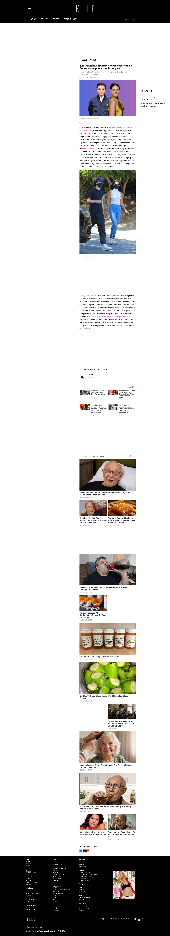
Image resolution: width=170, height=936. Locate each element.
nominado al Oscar (88, 148)
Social (81, 899)
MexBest (29, 888)
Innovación (83, 907)
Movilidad (83, 903)
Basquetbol (57, 876)
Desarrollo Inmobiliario (88, 874)
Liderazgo (83, 888)
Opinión (82, 864)
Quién (28, 871)
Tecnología (57, 895)
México (55, 910)
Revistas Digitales (130, 19)
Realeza (28, 874)
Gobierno (56, 909)
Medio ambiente (85, 897)
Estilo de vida (70, 19)
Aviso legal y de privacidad (98, 928)
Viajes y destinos (32, 893)
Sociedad (82, 866)
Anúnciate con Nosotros (132, 928)
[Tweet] (84, 851)
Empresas (56, 888)
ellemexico (140, 919)
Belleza (44, 19)
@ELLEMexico (88, 377)
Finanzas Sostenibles (87, 905)
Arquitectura (84, 878)
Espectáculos (31, 873)
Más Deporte (57, 878)
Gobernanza (83, 901)
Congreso (83, 859)
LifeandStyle (57, 903)
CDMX (81, 861)
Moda (33, 19)
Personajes (30, 895)
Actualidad (83, 886)
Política (55, 907)
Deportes (56, 859)
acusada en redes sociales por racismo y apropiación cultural (108, 316)
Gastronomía (31, 890)
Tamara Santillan (87, 374)
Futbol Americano (59, 874)
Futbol (55, 870)
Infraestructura (85, 876)
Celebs (56, 19)
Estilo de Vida (31, 899)
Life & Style (30, 905)
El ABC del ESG (84, 909)
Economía (56, 891)
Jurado (28, 901)
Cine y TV (56, 861)
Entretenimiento (32, 909)
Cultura (29, 884)
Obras (55, 897)
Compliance (115, 928)
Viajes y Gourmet (32, 882)
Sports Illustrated (59, 869)
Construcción (84, 872)
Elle (27, 859)
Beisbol (55, 872)
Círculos (29, 876)
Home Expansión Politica (62, 889)
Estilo (28, 907)
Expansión (57, 886)
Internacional (58, 893)
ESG (54, 899)
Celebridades (89, 60)
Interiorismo (84, 880)
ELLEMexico (131, 919)
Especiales (83, 891)
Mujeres (55, 901)
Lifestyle (56, 880)
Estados (82, 863)
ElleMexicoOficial (143, 919)
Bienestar (29, 897)
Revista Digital (58, 882)
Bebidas (28, 892)
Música (55, 863)
